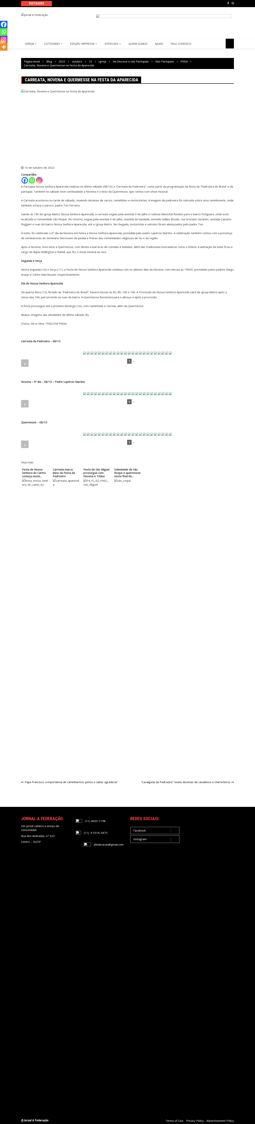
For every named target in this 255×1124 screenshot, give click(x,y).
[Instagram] (39, 180)
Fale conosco (181, 43)
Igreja (29, 43)
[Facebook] (24, 180)
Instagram (233, 3)
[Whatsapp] (32, 180)
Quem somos (137, 43)
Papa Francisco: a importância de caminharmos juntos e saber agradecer (71, 782)
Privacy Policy (195, 1121)
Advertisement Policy (220, 1121)
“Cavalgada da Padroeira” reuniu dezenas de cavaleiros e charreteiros (185, 782)
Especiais (111, 43)
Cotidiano (52, 43)
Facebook (228, 3)
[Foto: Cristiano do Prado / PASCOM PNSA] (88, 353)
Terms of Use (174, 1121)
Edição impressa (82, 43)
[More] (3, 47)
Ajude (159, 43)
